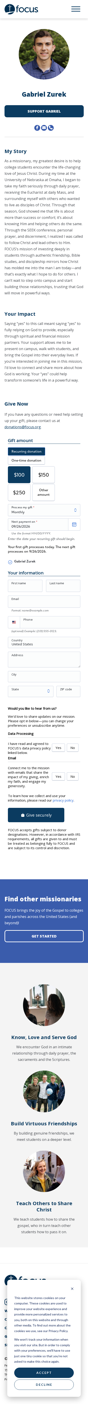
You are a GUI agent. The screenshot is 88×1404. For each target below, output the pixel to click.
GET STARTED (44, 936)
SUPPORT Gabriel (44, 111)
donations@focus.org (23, 426)
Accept (44, 1373)
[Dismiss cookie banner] (72, 1289)
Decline (44, 1384)
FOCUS (26, 9)
